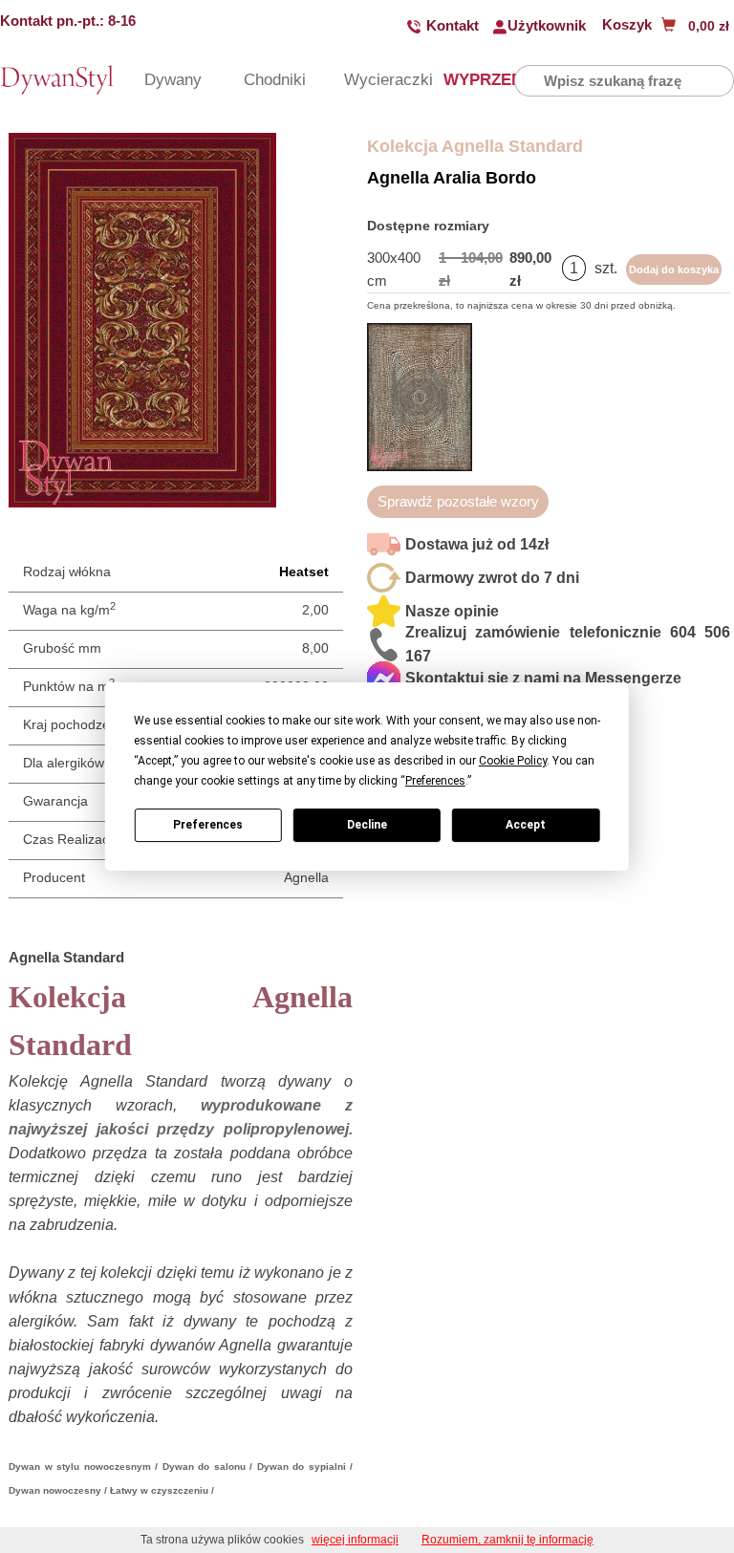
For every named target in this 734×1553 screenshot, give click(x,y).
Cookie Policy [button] (513, 760)
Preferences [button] (435, 780)
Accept (526, 824)
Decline (367, 824)
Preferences (208, 824)
